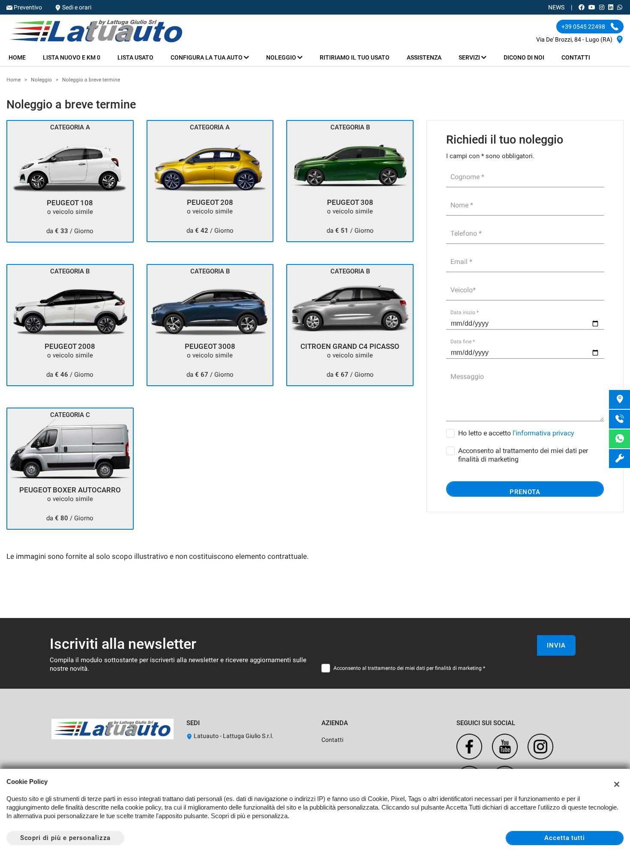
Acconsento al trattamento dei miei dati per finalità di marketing (523, 455)
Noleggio (281, 57)
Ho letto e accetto (516, 433)
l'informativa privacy (543, 433)
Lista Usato (135, 57)
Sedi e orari (76, 7)
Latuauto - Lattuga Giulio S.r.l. (232, 735)
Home (17, 57)
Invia (556, 645)
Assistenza (424, 57)
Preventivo (28, 7)
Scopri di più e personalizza (65, 838)
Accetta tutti (564, 838)
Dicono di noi (524, 57)
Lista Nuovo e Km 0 (71, 57)
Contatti (575, 57)
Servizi (470, 57)
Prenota (525, 492)
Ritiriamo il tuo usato (355, 57)
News (556, 7)
